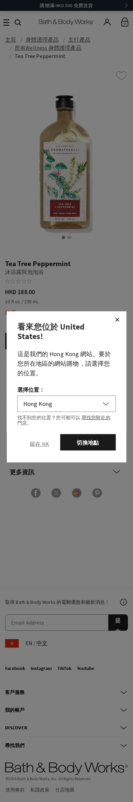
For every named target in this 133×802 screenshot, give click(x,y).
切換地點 (88, 442)
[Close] (117, 319)
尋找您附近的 (96, 417)
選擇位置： (31, 389)
